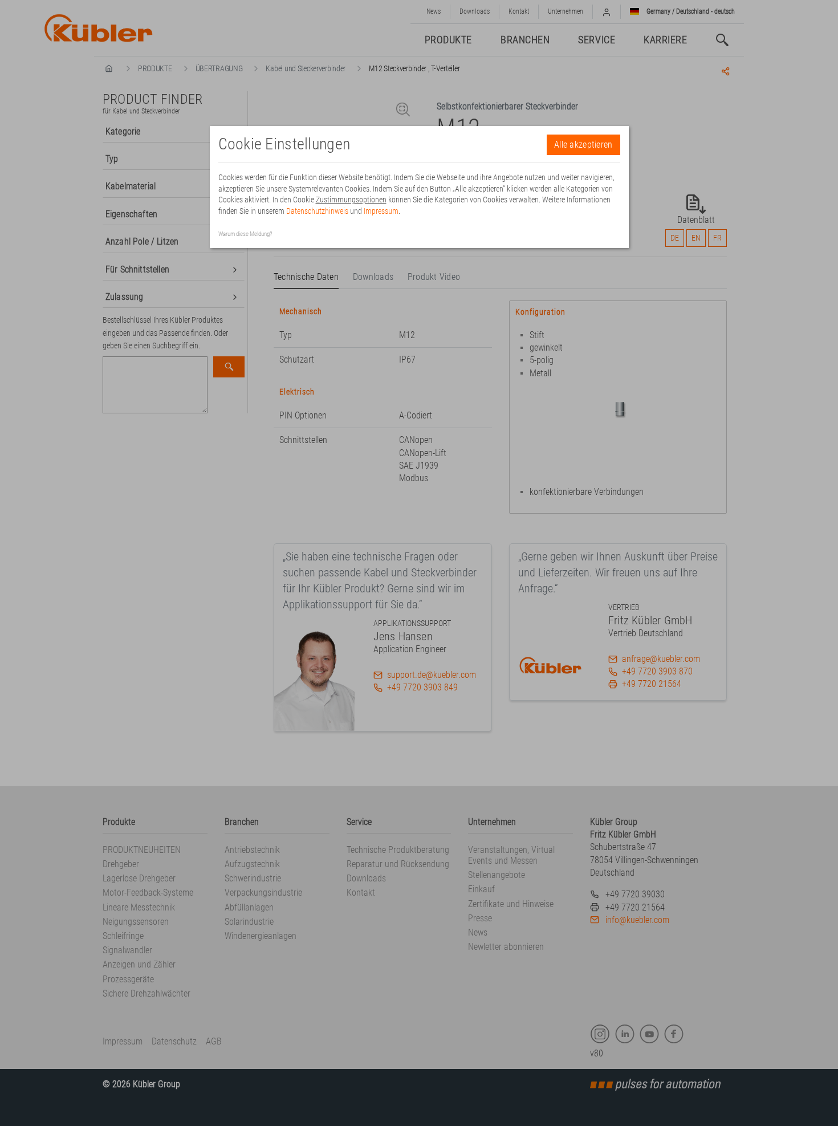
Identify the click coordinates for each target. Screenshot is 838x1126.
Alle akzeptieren (583, 144)
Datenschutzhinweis (317, 211)
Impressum (381, 211)
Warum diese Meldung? (245, 234)
